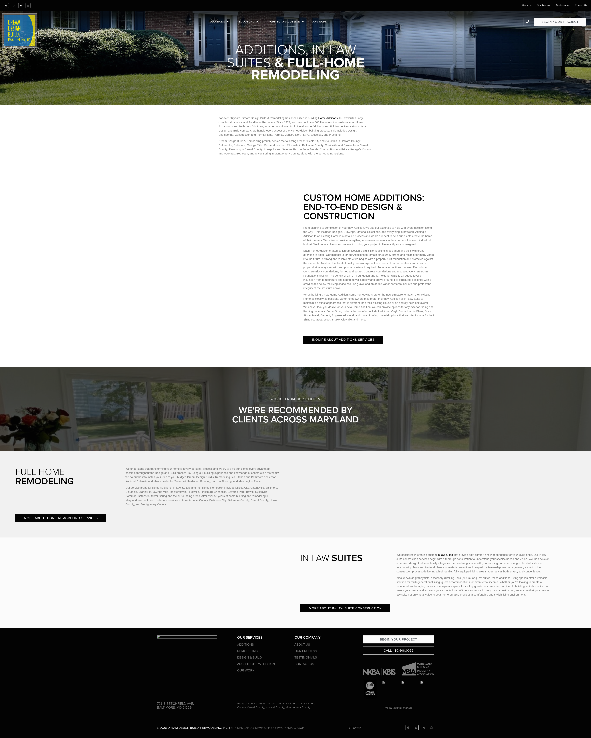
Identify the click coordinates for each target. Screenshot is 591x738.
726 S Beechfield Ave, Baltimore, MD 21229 (175, 705)
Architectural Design (283, 21)
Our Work (319, 21)
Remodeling (246, 21)
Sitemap (355, 727)
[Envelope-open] (28, 5)
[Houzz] (20, 5)
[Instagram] (13, 5)
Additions (217, 21)
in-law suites (445, 554)
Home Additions (328, 118)
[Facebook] (6, 5)
